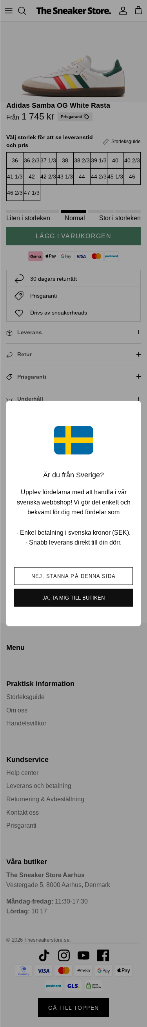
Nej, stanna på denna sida (73, 576)
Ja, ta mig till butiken (73, 597)
